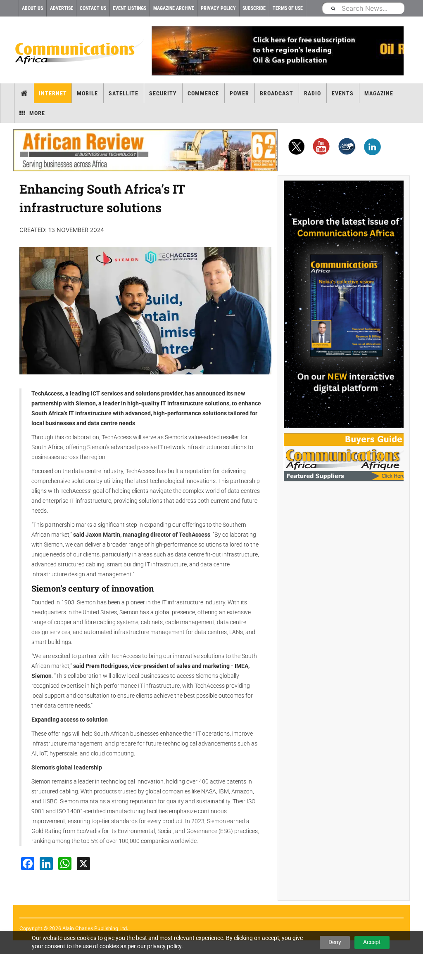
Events (343, 93)
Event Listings (129, 8)
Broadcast (276, 93)
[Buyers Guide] (344, 457)
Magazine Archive (173, 8)
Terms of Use (288, 8)
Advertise (61, 8)
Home (24, 93)
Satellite (123, 93)
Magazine (378, 93)
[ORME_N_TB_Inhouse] (278, 51)
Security (163, 93)
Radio (312, 93)
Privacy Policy (218, 8)
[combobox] (363, 8)
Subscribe (254, 8)
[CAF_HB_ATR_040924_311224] (145, 150)
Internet (53, 93)
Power (239, 93)
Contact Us (93, 8)
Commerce (203, 93)
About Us (32, 8)
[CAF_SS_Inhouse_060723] (344, 304)
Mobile (87, 93)
